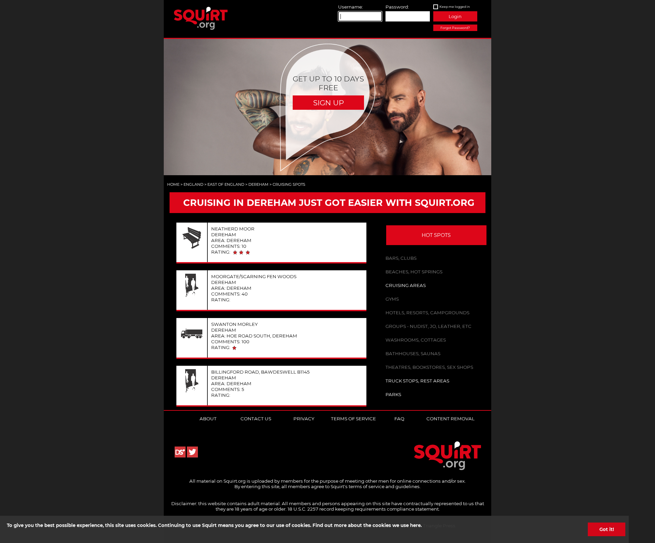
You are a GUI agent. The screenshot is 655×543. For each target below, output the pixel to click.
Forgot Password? (455, 28)
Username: (350, 7)
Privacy (303, 418)
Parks (393, 394)
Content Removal (450, 418)
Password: (397, 7)
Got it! (606, 529)
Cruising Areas (405, 285)
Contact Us (256, 418)
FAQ (399, 418)
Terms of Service (353, 418)
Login (455, 16)
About (208, 418)
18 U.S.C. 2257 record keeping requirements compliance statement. (364, 509)
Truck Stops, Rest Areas (417, 380)
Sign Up (328, 102)
